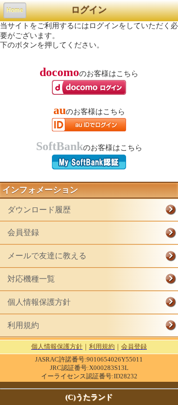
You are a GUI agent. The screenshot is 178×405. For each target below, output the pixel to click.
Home (14, 10)
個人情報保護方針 (39, 302)
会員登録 (23, 232)
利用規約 (23, 325)
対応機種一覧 (31, 279)
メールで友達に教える (47, 255)
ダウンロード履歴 (39, 209)
